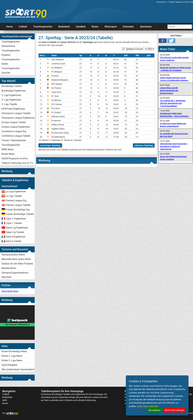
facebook (163, 40)
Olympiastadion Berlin (13, 254)
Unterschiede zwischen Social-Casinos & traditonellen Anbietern (174, 79)
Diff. (126, 55)
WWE (4, 400)
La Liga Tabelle (14, 196)
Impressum (161, 2)
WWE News (8, 149)
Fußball (23, 26)
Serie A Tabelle (13, 241)
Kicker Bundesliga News (14, 351)
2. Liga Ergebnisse (11, 95)
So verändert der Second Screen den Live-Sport (174, 134)
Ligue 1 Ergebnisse (16, 218)
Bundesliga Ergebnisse (14, 90)
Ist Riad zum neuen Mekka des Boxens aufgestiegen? (173, 124)
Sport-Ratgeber (9, 364)
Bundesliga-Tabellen (61, 394)
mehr (119, 149)
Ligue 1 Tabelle (14, 223)
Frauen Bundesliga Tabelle (20, 214)
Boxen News (8, 154)
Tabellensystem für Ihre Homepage (62, 391)
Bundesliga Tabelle (12, 86)
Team (54, 55)
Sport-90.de (25, 13)
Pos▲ (43, 55)
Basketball (64, 26)
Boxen (95, 26)
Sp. (81, 55)
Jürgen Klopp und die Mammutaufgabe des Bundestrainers (169, 90)
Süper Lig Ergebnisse (17, 227)
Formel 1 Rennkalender (14, 140)
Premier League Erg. (16, 200)
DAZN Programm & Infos (15, 158)
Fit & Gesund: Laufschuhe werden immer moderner (174, 58)
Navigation (9, 391)
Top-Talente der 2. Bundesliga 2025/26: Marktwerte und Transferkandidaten (172, 103)
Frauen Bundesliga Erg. (18, 209)
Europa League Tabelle (14, 122)
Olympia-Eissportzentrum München (15, 274)
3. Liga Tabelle (9, 104)
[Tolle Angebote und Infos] (17, 339)
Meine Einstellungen (174, 410)
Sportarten (146, 26)
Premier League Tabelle (18, 205)
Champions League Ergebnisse (18, 117)
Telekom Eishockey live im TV (17, 163)
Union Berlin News (10, 291)
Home (9, 26)
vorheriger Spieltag (50, 145)
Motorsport (111, 26)
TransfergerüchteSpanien (11, 70)
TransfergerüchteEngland (11, 52)
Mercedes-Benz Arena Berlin (16, 259)
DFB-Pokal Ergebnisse (13, 108)
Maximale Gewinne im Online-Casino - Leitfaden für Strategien (175, 68)
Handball (80, 26)
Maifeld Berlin (9, 268)
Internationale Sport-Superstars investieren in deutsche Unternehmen (173, 146)
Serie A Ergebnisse (15, 236)
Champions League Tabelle (16, 113)
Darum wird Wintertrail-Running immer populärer (173, 157)
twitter (171, 40)
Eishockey (128, 26)
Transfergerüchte (42, 26)
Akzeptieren (154, 410)
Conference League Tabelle (16, 135)
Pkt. (137, 55)
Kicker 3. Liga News (12, 360)
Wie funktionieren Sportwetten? (18, 369)
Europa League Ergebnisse (16, 126)
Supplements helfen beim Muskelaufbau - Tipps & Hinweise (174, 114)
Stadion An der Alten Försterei (17, 263)
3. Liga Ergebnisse (11, 99)
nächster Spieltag (143, 145)
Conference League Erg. (14, 131)
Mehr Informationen (147, 406)
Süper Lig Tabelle (15, 232)
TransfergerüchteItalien (11, 61)
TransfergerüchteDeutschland (11, 43)
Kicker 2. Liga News (12, 355)
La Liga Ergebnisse (16, 191)
